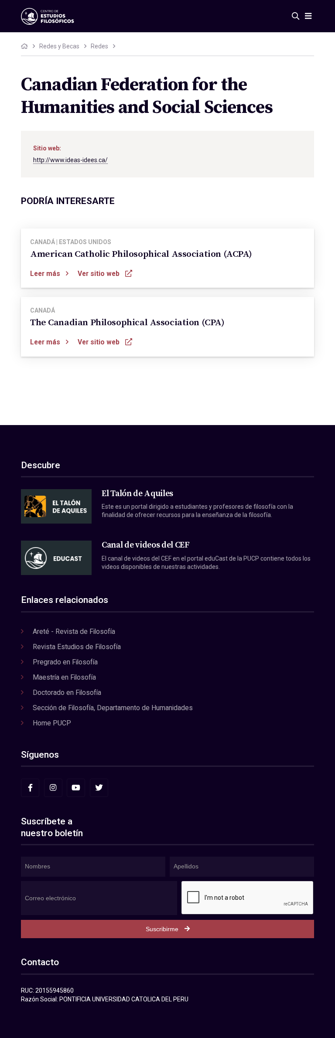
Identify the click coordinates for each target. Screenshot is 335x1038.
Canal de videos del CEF (145, 545)
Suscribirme (162, 929)
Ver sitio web (99, 273)
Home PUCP (52, 723)
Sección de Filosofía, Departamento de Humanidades (113, 708)
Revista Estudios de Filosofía (77, 647)
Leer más (45, 273)
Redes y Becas (59, 46)
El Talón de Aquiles (137, 493)
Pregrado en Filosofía (65, 662)
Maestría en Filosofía (64, 677)
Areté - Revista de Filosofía (74, 631)
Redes (99, 46)
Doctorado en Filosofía (67, 692)
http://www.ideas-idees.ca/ (70, 160)
